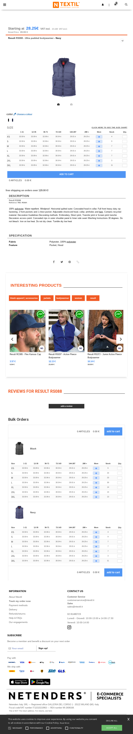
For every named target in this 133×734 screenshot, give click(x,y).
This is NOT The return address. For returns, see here (30, 711)
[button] (103, 4)
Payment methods (18, 605)
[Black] (8, 120)
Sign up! (43, 648)
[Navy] (12, 120)
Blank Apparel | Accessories (24, 298)
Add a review (66, 406)
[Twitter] (61, 262)
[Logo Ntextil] (66, 4)
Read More (64, 723)
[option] (66, 77)
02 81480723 (74, 614)
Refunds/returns (17, 613)
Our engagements (18, 622)
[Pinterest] (69, 262)
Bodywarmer (62, 298)
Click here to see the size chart (109, 127)
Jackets (47, 298)
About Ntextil (15, 597)
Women (78, 298)
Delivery (13, 609)
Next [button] (122, 80)
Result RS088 (15, 200)
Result (11, 38)
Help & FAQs (15, 618)
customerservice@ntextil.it (80, 600)
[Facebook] (53, 262)
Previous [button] (12, 80)
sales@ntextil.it (75, 606)
